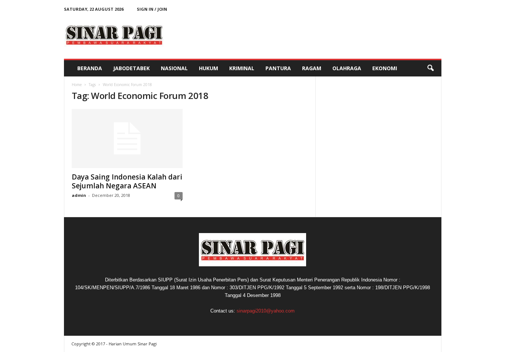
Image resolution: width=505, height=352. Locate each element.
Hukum (208, 68)
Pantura (278, 68)
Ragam (311, 68)
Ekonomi (384, 68)
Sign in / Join (152, 9)
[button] (430, 68)
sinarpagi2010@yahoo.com (266, 311)
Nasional (174, 68)
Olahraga (346, 68)
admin (79, 195)
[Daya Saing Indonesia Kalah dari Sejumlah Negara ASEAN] (127, 138)
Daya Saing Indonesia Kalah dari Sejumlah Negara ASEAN (127, 181)
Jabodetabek (131, 68)
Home (77, 84)
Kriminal (241, 68)
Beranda (89, 68)
